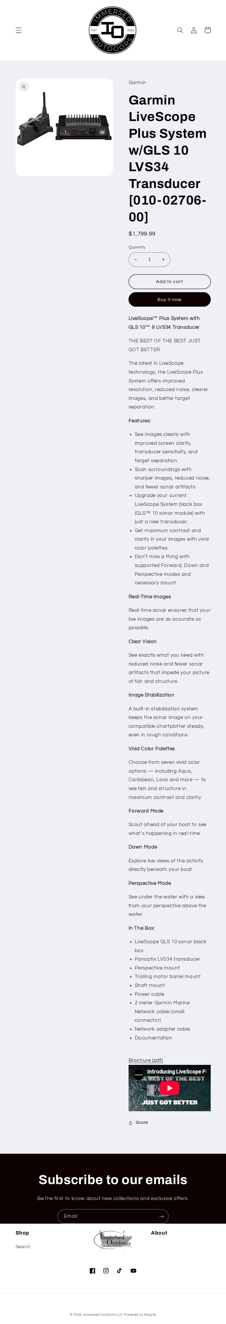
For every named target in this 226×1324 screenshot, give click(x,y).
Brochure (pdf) (146, 1060)
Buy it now (169, 299)
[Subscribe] (161, 1216)
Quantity (137, 247)
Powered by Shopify (140, 1314)
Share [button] (142, 1122)
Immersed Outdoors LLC (103, 1314)
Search (23, 1247)
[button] (18, 30)
